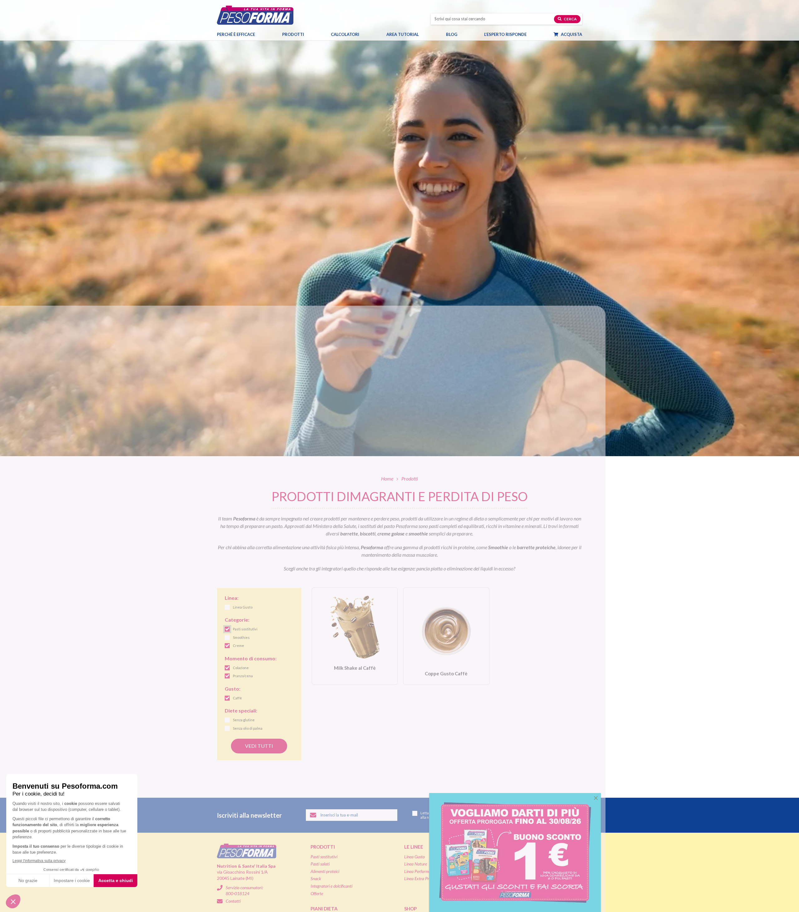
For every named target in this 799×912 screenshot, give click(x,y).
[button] (596, 798)
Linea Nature (415, 863)
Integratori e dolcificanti (331, 886)
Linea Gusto (414, 856)
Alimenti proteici (325, 871)
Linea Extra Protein (421, 878)
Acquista (571, 34)
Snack (316, 878)
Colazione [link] (241, 668)
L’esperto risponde (505, 34)
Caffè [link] (237, 698)
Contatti (233, 901)
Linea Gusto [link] (242, 607)
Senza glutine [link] (244, 720)
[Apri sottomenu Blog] (463, 34)
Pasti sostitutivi (324, 856)
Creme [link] (238, 645)
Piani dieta (324, 908)
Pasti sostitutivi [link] (245, 629)
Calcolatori (345, 34)
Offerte (317, 893)
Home (387, 478)
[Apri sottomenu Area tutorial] (424, 34)
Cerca (570, 19)
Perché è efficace (236, 34)
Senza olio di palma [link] (247, 728)
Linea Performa (417, 871)
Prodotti (293, 34)
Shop (410, 908)
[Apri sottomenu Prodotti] (309, 34)
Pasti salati (320, 863)
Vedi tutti (259, 746)
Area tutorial (402, 34)
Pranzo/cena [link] (243, 676)
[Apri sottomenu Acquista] (588, 34)
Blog (451, 34)
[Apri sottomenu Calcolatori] (365, 34)
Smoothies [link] (241, 637)
